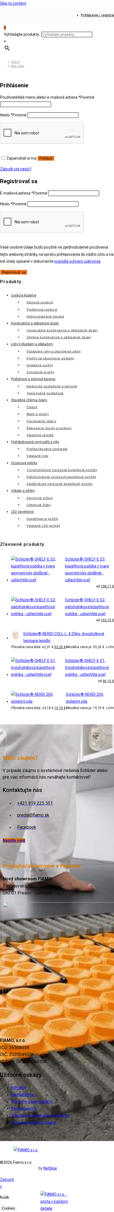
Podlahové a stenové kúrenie (33, 379)
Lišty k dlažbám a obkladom (32, 344)
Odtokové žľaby (39, 505)
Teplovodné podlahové (45, 393)
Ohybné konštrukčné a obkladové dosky (59, 337)
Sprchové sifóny (40, 498)
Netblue (50, 1168)
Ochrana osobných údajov (33, 1122)
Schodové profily (40, 372)
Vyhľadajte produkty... (22, 34)
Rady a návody (24, 1108)
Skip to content (13, 3)
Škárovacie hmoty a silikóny (49, 428)
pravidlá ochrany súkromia (77, 261)
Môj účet (17, 66)
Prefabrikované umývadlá (47, 449)
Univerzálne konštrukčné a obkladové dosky (62, 330)
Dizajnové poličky (24, 463)
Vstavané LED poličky (43, 526)
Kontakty (19, 1087)
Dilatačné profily (40, 365)
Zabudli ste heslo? (16, 169)
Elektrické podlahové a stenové (52, 386)
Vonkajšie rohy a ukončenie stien (54, 351)
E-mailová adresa (23, 193)
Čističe (32, 407)
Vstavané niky (37, 456)
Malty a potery (38, 414)
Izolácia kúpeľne (23, 295)
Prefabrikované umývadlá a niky (35, 442)
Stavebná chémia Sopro (29, 400)
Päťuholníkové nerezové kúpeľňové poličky (61, 477)
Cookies (8, 1208)
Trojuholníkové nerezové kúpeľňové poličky (62, 470)
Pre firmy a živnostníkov (32, 1101)
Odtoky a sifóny (23, 491)
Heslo (13, 115)
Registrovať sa (13, 272)
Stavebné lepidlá (40, 435)
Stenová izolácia (40, 302)
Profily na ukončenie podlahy (50, 358)
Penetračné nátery (41, 421)
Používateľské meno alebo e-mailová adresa (47, 97)
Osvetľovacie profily (42, 519)
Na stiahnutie (22, 1094)
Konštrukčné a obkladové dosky (35, 323)
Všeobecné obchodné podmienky (40, 1115)
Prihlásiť (46, 158)
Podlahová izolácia (42, 309)
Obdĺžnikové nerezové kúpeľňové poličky (60, 484)
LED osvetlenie (22, 512)
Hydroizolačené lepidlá (45, 316)
